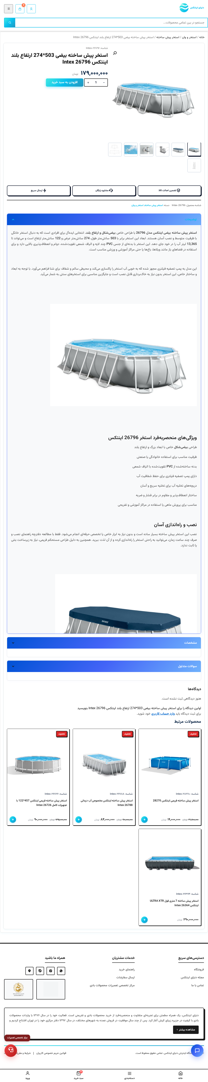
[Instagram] (51, 971)
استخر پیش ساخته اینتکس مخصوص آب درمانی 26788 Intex (107, 803)
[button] (114, 53)
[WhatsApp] (61, 971)
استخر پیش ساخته (167, 37)
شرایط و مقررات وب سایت (17, 1053)
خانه (202, 37)
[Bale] (40, 971)
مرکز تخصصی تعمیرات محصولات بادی (112, 985)
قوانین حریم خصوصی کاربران (51, 1053)
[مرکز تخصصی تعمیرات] (11, 1051)
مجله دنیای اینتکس (192, 977)
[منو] (8, 8)
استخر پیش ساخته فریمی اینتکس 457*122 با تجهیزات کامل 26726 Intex (41, 803)
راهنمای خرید (127, 969)
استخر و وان (189, 37)
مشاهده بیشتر (186, 1029)
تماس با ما (197, 985)
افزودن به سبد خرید (65, 82)
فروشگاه (199, 969)
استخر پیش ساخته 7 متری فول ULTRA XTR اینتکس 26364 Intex (174, 903)
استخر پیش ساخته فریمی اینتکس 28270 (175, 801)
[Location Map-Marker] (29, 971)
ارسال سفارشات (125, 977)
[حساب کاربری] (31, 8)
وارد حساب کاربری (163, 713)
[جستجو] (9, 22)
